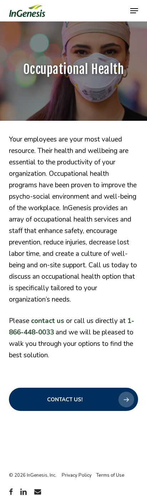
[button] (134, 10)
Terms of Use (110, 475)
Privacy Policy (77, 475)
